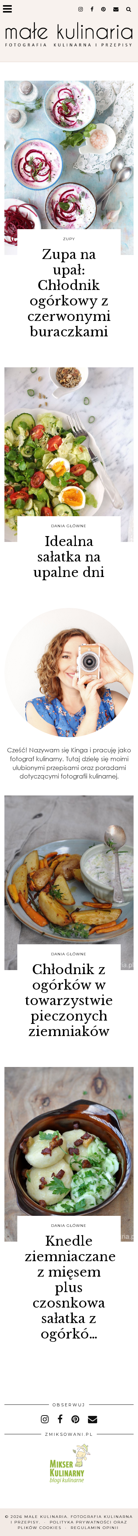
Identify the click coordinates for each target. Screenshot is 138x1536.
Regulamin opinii (95, 1527)
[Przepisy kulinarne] (69, 1485)
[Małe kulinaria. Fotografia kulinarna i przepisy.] (69, 35)
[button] (9, 9)
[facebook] (92, 9)
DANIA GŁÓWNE (68, 526)
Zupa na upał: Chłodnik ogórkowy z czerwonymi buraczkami (69, 293)
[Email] (116, 9)
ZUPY (69, 239)
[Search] (128, 9)
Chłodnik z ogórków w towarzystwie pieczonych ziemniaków (69, 1000)
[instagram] (80, 9)
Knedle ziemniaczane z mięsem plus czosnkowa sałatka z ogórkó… (70, 1287)
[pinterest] (103, 9)
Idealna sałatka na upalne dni (69, 556)
